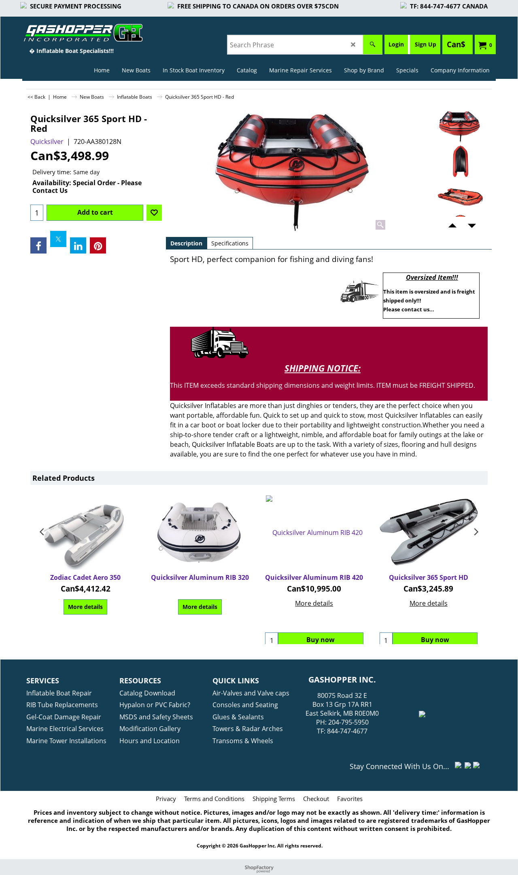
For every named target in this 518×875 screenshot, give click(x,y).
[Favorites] (154, 212)
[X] (58, 239)
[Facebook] (38, 245)
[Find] (372, 44)
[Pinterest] (98, 245)
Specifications (229, 243)
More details (85, 607)
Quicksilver (47, 141)
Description (186, 243)
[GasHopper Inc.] (71, 33)
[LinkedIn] (78, 245)
